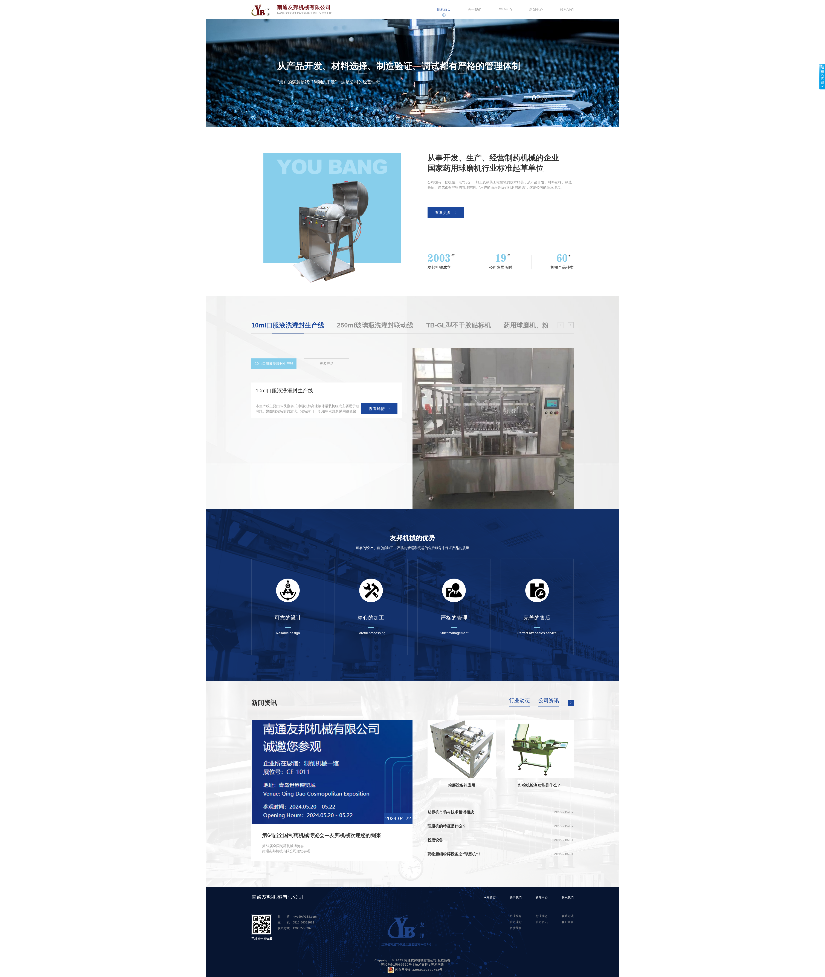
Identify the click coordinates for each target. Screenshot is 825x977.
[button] (408, 120)
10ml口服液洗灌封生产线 (274, 364)
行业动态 (519, 700)
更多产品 (326, 364)
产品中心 (505, 9)
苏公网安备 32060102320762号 (418, 969)
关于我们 (474, 9)
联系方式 (568, 915)
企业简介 (516, 915)
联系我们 (567, 9)
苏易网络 (437, 964)
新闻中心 (536, 9)
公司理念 (516, 921)
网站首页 (444, 9)
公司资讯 (548, 700)
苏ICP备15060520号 (396, 964)
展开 (822, 76)
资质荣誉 (516, 927)
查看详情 (377, 409)
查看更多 (443, 212)
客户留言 (568, 921)
